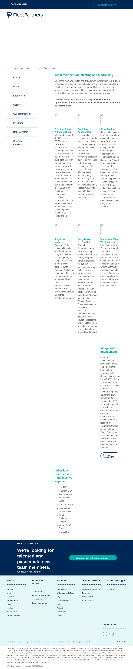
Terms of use (11, 642)
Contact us (111, 589)
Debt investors (20, 132)
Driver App (86, 593)
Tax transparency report (81, 642)
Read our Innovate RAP (109, 456)
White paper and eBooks (65, 593)
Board (16, 86)
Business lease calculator (91, 589)
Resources (62, 580)
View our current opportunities (92, 558)
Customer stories (63, 601)
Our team (18, 77)
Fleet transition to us (64, 589)
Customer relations (18, 143)
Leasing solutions (38, 592)
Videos (59, 616)
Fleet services (37, 599)
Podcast (60, 608)
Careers (17, 104)
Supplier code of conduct (61, 642)
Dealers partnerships (39, 603)
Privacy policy (23, 642)
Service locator (87, 597)
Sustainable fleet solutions (41, 595)
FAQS (59, 597)
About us (19, 68)
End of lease (61, 612)
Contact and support (116, 580)
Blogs (59, 604)
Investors (18, 123)
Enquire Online (107, 4)
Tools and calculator (91, 580)
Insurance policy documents (40, 642)
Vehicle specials (88, 601)
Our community (50, 68)
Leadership (19, 95)
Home (9, 68)
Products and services (38, 581)
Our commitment (33, 68)
